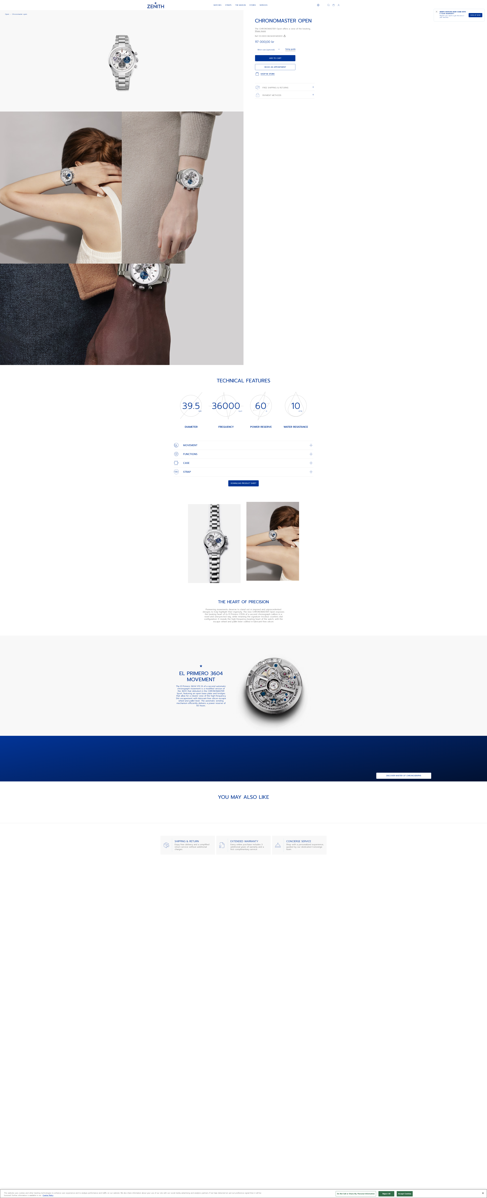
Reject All (386, 1194)
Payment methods (271, 95)
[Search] (328, 5)
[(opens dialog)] (239, 107)
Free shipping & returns (275, 87)
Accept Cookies (404, 1194)
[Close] (483, 1193)
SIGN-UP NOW (475, 15)
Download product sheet (243, 483)
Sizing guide (290, 49)
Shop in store (268, 74)
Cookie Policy (48, 1195)
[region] (243, 1193)
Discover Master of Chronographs (403, 775)
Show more (260, 31)
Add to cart (275, 58)
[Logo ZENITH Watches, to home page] (155, 5)
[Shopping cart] (333, 5)
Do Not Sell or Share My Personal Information (356, 1194)
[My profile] (338, 5)
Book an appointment (275, 67)
